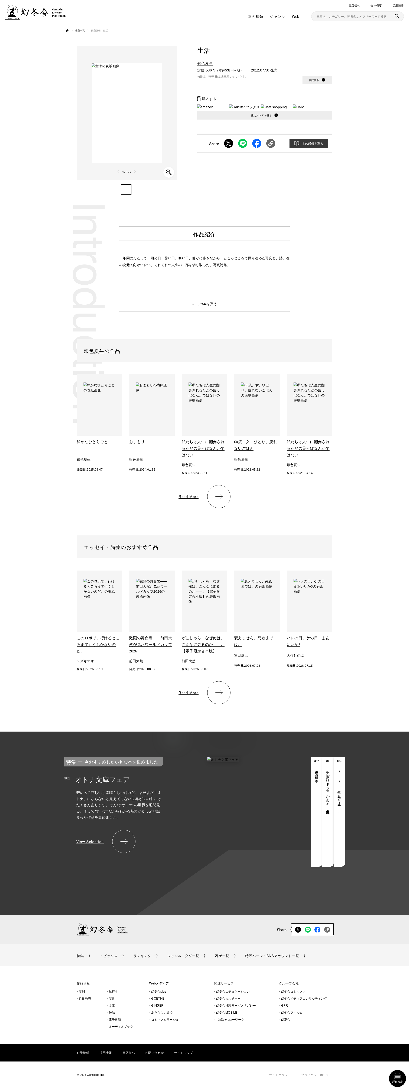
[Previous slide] (118, 171)
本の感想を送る (312, 143)
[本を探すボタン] (397, 16)
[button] (126, 189)
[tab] (317, 812)
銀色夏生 (205, 63)
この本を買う (206, 303)
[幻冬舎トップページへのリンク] (35, 16)
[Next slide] (135, 171)
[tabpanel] (172, 812)
